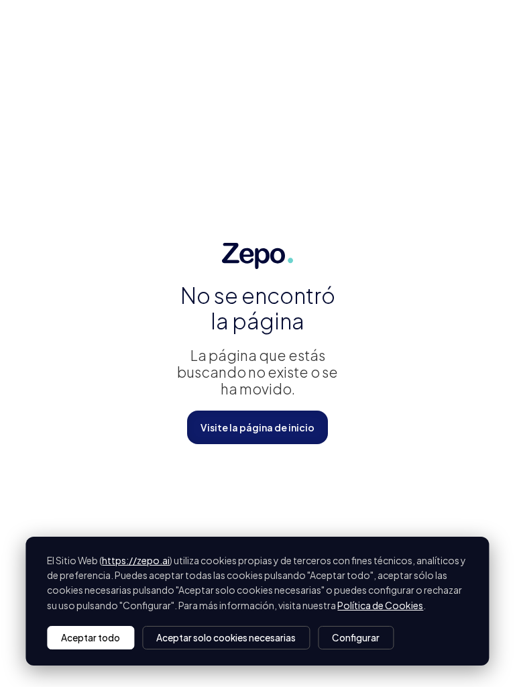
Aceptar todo (90, 637)
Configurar (356, 637)
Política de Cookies (380, 605)
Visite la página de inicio (257, 427)
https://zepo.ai (136, 560)
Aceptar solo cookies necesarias (226, 637)
